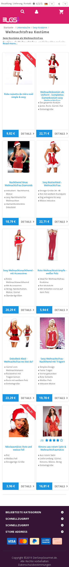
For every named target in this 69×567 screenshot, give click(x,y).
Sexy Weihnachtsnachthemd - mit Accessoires (18, 272)
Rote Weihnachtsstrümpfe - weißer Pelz (52, 272)
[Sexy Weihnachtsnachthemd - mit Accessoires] (18, 245)
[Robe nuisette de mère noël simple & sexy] (18, 69)
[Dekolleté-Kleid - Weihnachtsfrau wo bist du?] (18, 333)
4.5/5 (39, 3)
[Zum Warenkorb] (61, 8)
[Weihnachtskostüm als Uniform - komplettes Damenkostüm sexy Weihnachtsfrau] (52, 69)
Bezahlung (6, 3)
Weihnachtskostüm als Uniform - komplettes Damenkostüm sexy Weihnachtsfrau (52, 96)
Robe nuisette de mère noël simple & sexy (18, 95)
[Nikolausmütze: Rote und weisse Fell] (18, 421)
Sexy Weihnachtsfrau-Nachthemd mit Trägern (52, 360)
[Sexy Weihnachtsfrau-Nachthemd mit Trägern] (52, 333)
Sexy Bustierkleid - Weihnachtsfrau (52, 184)
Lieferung (17, 3)
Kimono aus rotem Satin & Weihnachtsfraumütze (52, 448)
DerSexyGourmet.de (45, 557)
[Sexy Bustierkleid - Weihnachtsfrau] (52, 157)
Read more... (10, 43)
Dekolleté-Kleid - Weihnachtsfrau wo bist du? (18, 360)
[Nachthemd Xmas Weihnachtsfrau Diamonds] (18, 157)
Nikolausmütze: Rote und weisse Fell (18, 448)
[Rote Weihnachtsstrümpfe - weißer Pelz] (52, 245)
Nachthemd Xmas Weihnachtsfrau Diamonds (19, 184)
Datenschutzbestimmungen (34, 564)
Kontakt (27, 3)
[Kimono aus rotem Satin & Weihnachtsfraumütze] (52, 421)
